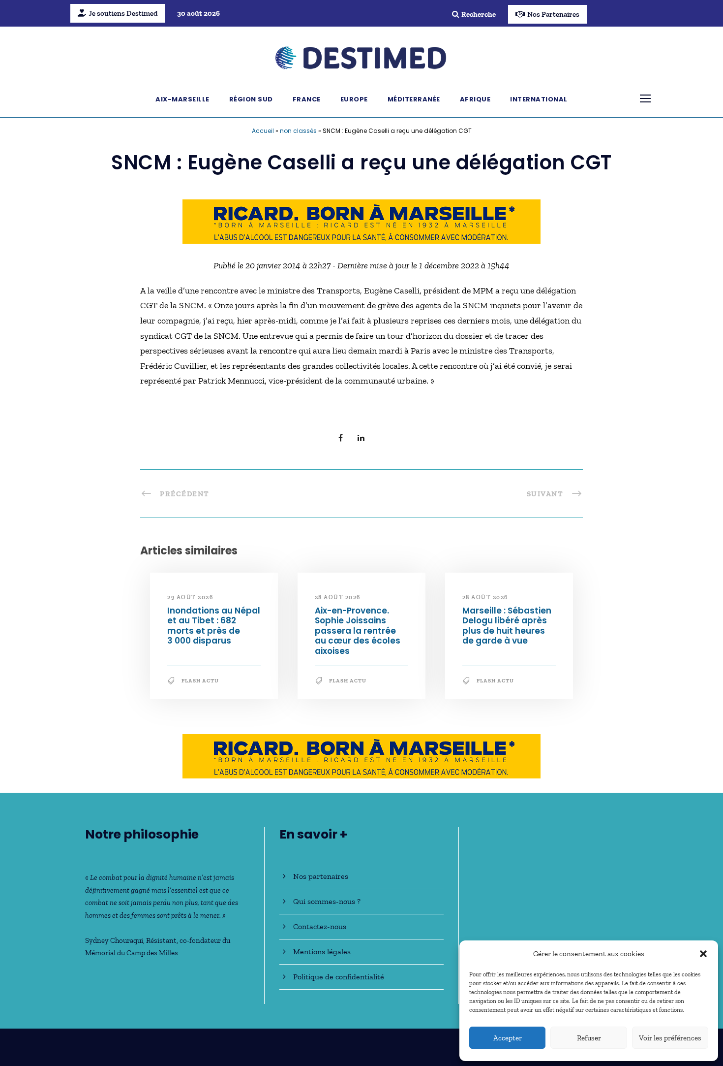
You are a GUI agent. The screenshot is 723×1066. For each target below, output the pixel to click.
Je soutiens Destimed (123, 13)
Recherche (478, 14)
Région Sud (251, 99)
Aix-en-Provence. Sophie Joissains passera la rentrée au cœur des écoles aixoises (357, 631)
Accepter (507, 1038)
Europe (354, 99)
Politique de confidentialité (338, 976)
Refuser (589, 1038)
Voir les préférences (670, 1038)
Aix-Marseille (182, 99)
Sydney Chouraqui (114, 940)
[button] (703, 954)
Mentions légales (322, 951)
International (539, 99)
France (307, 99)
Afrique (475, 99)
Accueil (263, 131)
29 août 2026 (190, 597)
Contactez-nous (319, 926)
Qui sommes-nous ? (327, 901)
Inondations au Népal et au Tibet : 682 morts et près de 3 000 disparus (213, 625)
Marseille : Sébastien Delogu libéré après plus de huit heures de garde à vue (506, 625)
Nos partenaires (320, 876)
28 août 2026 (338, 597)
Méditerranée (414, 99)
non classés (298, 131)
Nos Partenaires (553, 14)
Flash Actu (200, 681)
